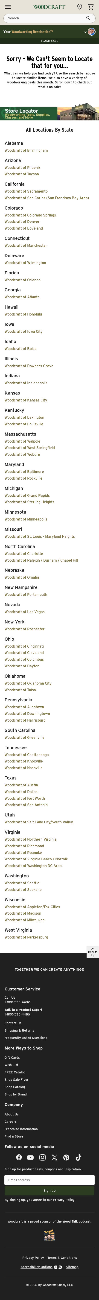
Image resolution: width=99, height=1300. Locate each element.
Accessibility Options (36, 1267)
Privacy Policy (64, 1200)
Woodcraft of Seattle (22, 883)
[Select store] (80, 7)
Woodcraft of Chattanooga (27, 755)
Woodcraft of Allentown (24, 707)
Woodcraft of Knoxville (24, 761)
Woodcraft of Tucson (22, 174)
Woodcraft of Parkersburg (26, 937)
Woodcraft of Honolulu (23, 314)
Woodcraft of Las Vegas (25, 612)
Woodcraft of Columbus (24, 659)
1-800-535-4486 (17, 1014)
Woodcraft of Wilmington (25, 263)
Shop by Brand (16, 1094)
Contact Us (13, 1023)
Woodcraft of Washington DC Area (33, 866)
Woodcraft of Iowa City (24, 331)
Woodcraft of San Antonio (26, 805)
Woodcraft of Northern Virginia (31, 839)
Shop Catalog (15, 1087)
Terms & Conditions (62, 1258)
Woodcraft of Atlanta (22, 297)
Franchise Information (21, 1129)
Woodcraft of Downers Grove (29, 366)
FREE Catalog (15, 1072)
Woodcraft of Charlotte (24, 554)
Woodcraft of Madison (23, 913)
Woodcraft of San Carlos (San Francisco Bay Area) (47, 198)
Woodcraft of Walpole (22, 441)
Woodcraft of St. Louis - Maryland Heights (40, 536)
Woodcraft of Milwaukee (25, 920)
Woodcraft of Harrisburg (25, 720)
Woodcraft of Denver (22, 221)
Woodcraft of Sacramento (26, 191)
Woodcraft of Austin (21, 785)
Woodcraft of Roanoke (23, 853)
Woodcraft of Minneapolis (26, 519)
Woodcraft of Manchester (26, 245)
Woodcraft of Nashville (24, 768)
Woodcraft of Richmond (24, 846)
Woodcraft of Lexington (24, 417)
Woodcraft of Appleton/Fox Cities (32, 907)
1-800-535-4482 (17, 1002)
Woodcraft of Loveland (24, 228)
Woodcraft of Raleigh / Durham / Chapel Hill (41, 560)
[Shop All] (7, 7)
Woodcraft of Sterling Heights (29, 502)
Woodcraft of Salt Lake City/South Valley (39, 822)
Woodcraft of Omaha (22, 577)
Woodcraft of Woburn (22, 454)
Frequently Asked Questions (26, 1038)
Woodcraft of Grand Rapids (27, 495)
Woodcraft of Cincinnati (24, 646)
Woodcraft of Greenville (24, 737)
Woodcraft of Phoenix (23, 167)
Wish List (11, 1065)
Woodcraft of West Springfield (30, 448)
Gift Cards (12, 1057)
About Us (12, 1114)
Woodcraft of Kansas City (26, 400)
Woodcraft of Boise (21, 349)
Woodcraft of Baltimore (24, 471)
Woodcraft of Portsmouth (26, 594)
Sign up (50, 1191)
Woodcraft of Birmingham (26, 150)
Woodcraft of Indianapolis (26, 383)
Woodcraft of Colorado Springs (30, 215)
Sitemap (72, 1267)
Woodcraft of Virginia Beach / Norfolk (36, 859)
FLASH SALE (49, 40)
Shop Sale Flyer (17, 1079)
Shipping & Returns (19, 1030)
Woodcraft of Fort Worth (25, 798)
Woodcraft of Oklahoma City (28, 683)
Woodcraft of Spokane (23, 890)
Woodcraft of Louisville (24, 424)
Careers (11, 1122)
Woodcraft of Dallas (21, 792)
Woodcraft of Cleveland (24, 653)
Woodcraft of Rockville (23, 478)
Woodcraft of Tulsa (20, 690)
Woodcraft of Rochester (25, 629)
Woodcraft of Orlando (23, 280)
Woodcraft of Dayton (22, 666)
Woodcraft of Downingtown (27, 713)
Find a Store (14, 1136)
